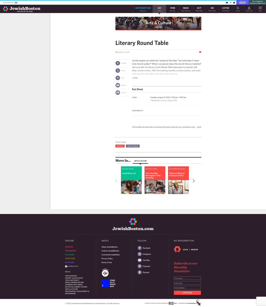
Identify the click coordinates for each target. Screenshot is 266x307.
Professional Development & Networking (77, 292)
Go (159, 9)
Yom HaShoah (71, 276)
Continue (187, 293)
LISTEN (225, 9)
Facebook (146, 248)
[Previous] (117, 180)
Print (123, 92)
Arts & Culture (158, 22)
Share (124, 63)
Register (194, 249)
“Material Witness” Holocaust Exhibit (177, 174)
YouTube (146, 260)
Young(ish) (70, 251)
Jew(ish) (120, 146)
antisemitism (143, 9)
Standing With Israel (74, 285)
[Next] (193, 180)
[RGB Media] (173, 303)
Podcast (146, 272)
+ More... (135, 78)
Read (185, 9)
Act (199, 9)
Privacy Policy (107, 258)
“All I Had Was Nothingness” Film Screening (152, 175)
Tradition (70, 258)
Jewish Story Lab (129, 173)
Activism (69, 262)
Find (172, 9)
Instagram (147, 254)
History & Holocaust (74, 278)
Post (123, 70)
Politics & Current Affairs (76, 287)
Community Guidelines (110, 255)
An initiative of (8, 2)
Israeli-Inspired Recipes (74, 282)
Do (212, 9)
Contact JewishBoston (110, 251)
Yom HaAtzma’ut (72, 280)
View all (158, 27)
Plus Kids (69, 255)
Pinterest (146, 266)
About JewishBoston (109, 247)
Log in (185, 249)
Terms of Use (106, 262)
